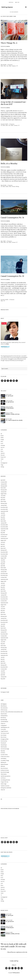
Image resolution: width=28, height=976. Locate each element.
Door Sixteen (3, 735)
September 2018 (4, 528)
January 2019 (3, 523)
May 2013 (3, 626)
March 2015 (3, 591)
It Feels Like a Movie (5, 756)
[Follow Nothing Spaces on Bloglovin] (5, 347)
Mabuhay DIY (3, 762)
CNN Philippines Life (5, 727)
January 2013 (3, 632)
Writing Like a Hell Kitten (6, 787)
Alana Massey (4, 706)
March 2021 (3, 487)
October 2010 (4, 669)
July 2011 (2, 657)
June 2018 (3, 530)
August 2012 (3, 639)
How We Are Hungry (5, 748)
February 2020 (4, 503)
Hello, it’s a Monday (9, 164)
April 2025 (3, 480)
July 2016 (3, 560)
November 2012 (4, 634)
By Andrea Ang (4, 719)
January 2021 (3, 491)
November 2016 (4, 554)
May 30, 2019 (3, 64)
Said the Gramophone (5, 776)
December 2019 (4, 507)
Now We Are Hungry (5, 772)
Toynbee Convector (5, 785)
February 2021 (4, 489)
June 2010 (3, 673)
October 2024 (4, 482)
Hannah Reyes (4, 744)
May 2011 (2, 659)
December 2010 (4, 667)
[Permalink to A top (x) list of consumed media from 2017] (14, 98)
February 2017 (4, 550)
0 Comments (10, 64)
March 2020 (3, 501)
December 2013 (4, 620)
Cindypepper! (4, 725)
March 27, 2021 (9, 419)
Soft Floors (3, 778)
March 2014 (3, 614)
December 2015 (4, 573)
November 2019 (4, 509)
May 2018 (3, 532)
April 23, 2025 (8, 394)
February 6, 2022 (9, 412)
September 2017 (4, 538)
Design (2, 439)
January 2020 (4, 505)
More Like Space (4, 768)
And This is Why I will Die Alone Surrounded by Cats (12, 711)
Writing (17, 186)
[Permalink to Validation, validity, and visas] (3, 414)
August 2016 (3, 558)
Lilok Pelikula (3, 758)
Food (2, 443)
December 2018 (4, 524)
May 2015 (3, 587)
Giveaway (3, 445)
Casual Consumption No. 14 (12, 218)
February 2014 (4, 616)
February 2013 (4, 630)
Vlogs (2, 464)
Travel (2, 459)
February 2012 (4, 647)
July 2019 (3, 513)
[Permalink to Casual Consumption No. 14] (14, 214)
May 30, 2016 (3, 185)
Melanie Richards (4, 764)
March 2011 (3, 663)
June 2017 (3, 542)
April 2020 (3, 499)
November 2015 (4, 575)
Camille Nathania (4, 721)
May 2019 (3, 517)
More (7, 344)
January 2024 (4, 484)
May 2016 (3, 563)
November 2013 (4, 622)
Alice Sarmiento (4, 707)
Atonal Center (4, 713)
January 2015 (3, 595)
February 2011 (3, 665)
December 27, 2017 (4, 124)
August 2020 (3, 493)
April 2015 (3, 589)
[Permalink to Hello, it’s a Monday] (14, 160)
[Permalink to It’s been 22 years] (3, 408)
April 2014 (3, 612)
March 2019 (3, 521)
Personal (15, 125)
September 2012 (4, 637)
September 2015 (4, 579)
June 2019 (3, 515)
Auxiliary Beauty (4, 715)
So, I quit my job (9, 395)
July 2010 (3, 671)
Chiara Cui (3, 723)
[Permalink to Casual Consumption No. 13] (14, 273)
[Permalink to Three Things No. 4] (14, 39)
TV (17, 65)
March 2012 (3, 645)
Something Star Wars (5, 780)
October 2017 (4, 536)
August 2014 (3, 604)
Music (10, 65)
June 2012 (3, 641)
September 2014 (4, 602)
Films (5, 65)
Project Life (3, 457)
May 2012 (3, 643)
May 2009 (3, 678)
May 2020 (3, 497)
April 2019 (3, 519)
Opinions (14, 65)
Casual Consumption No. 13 (12, 276)
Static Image (3, 783)
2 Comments (11, 299)
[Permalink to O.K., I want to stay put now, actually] (3, 420)
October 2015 (4, 577)
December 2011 (4, 651)
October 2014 (4, 600)
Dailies (7, 186)
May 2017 (3, 544)
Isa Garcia (3, 752)
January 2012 (3, 649)
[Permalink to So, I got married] (3, 402)
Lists (7, 65)
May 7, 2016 (3, 241)
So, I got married (10, 402)
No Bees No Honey (5, 770)
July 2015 (3, 583)
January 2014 (3, 618)
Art (1, 125)
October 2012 (4, 635)
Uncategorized (4, 462)
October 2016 (4, 556)
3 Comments (10, 185)
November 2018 (4, 526)
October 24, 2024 (9, 400)
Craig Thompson (4, 731)
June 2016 (3, 561)
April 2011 (3, 661)
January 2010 (3, 676)
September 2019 (4, 511)
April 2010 (3, 674)
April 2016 (3, 565)
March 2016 (3, 567)
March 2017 (3, 548)
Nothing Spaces (7, 7)
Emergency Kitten (4, 739)
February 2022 (4, 486)
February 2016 (4, 569)
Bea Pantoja (3, 717)
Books (2, 65)
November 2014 (4, 598)
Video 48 (3, 789)
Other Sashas (4, 774)
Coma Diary (3, 729)
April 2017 (3, 546)
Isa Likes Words (4, 754)
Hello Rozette (4, 746)
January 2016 (3, 571)
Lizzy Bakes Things (5, 760)
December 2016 (4, 552)
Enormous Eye (4, 741)
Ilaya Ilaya (3, 750)
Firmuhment (3, 743)
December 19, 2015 (4, 299)
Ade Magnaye (3, 704)
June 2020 (3, 495)
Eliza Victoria (3, 737)
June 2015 (3, 585)
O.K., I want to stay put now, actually (14, 420)
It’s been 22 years (10, 408)
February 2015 (4, 593)
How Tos (2, 447)
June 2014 (3, 608)
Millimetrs (3, 766)
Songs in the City (4, 781)
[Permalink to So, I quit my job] (3, 396)
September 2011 (4, 655)
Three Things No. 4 (9, 43)
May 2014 (3, 610)
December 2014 (4, 597)
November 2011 (4, 653)
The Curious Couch (5, 733)
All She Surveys (4, 709)
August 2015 (3, 581)
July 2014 (3, 606)
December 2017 (4, 534)
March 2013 (3, 628)
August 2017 (3, 540)
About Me (17, 2)
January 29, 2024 (9, 406)
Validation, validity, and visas (12, 414)
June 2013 (3, 624)
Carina (8, 46)
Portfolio (11, 2)
